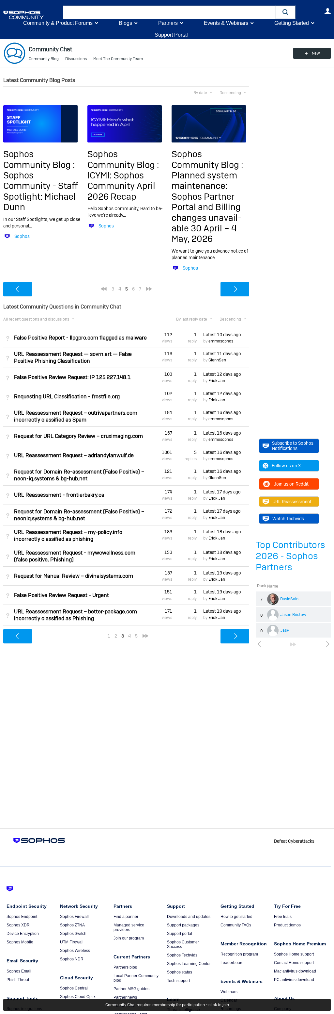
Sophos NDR (72, 959)
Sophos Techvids (182, 955)
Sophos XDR (18, 925)
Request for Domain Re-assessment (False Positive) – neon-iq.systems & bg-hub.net (79, 475)
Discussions (76, 58)
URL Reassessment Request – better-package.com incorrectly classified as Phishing (75, 615)
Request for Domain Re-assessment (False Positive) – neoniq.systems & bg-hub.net (79, 515)
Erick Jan (216, 380)
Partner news (125, 997)
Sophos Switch (73, 933)
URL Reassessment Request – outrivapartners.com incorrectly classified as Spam (75, 416)
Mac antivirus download (295, 971)
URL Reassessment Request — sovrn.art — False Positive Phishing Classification (73, 357)
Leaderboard (232, 962)
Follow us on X (286, 466)
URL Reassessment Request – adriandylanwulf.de (74, 455)
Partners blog (125, 967)
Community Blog (44, 58)
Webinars (228, 991)
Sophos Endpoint (22, 916)
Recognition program (239, 954)
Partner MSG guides (131, 989)
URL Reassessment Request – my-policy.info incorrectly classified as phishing (68, 535)
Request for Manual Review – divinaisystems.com (73, 576)
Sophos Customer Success (183, 944)
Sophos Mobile (20, 942)
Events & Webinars (226, 23)
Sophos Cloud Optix (78, 996)
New (316, 53)
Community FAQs (235, 925)
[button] (286, 12)
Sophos (22, 236)
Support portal (179, 933)
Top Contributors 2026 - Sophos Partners (290, 556)
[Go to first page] (103, 289)
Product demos (287, 925)
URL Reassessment (291, 502)
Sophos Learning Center (189, 963)
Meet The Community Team (118, 58)
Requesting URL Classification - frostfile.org (67, 396)
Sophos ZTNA (72, 925)
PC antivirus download (294, 979)
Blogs (125, 23)
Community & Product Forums (58, 23)
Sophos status (179, 972)
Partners (168, 23)
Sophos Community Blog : (39, 159)
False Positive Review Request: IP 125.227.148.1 (72, 377)
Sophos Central (74, 988)
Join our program (129, 938)
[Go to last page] (293, 644)
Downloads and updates (188, 916)
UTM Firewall (72, 942)
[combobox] (169, 12)
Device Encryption (23, 933)
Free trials (283, 916)
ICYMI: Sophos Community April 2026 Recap (121, 186)
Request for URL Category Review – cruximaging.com (78, 436)
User (327, 11)
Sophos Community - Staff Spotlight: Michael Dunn (40, 191)
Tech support (178, 980)
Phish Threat (18, 979)
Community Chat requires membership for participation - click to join (167, 1004)
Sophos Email (19, 971)
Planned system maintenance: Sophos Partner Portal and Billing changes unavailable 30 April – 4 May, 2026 (206, 207)
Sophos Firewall (74, 916)
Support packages (183, 925)
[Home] (31, 14)
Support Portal (171, 35)
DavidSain (289, 599)
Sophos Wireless (75, 950)
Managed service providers (129, 927)
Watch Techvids (288, 519)
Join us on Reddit (291, 484)
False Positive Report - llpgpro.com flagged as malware (80, 337)
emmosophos (220, 341)
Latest (222, 335)
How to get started (236, 916)
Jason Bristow (293, 614)
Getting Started (291, 23)
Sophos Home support (294, 954)
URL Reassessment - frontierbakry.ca (59, 494)
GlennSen (217, 360)
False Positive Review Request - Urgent (61, 595)
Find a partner (126, 916)
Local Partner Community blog (136, 978)
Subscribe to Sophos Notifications (292, 445)
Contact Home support (294, 962)
